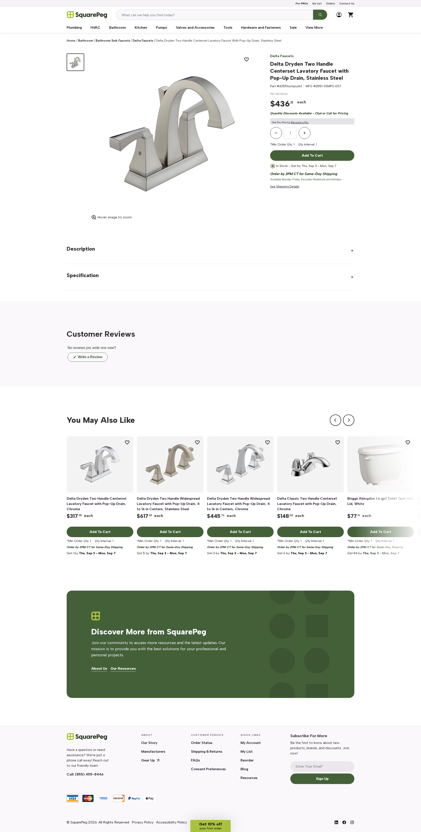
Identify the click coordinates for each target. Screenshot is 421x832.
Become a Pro (300, 122)
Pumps (161, 27)
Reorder (247, 760)
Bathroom (117, 27)
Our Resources (123, 669)
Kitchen (141, 27)
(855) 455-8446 (89, 774)
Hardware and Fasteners (261, 27)
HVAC (95, 27)
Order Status (201, 743)
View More (314, 27)
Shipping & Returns (206, 751)
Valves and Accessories (195, 27)
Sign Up (322, 779)
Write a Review (92, 358)
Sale (293, 27)
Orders (330, 3)
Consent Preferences (208, 769)
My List (317, 3)
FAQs (195, 760)
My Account (251, 743)
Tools (227, 27)
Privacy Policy (142, 822)
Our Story (149, 743)
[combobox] (214, 15)
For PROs (302, 3)
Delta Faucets (143, 40)
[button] (210, 826)
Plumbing (74, 27)
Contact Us (346, 3)
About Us (99, 669)
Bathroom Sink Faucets (113, 40)
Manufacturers (153, 751)
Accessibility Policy (171, 822)
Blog (244, 769)
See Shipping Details (284, 186)
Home (71, 40)
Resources (249, 778)
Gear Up (148, 760)
